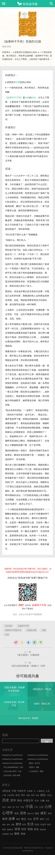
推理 (4, 818)
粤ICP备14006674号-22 (33, 847)
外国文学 (28, 800)
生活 (30, 823)
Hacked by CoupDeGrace (12, 755)
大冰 (36, 800)
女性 (47, 800)
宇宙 (22, 807)
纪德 (18, 82)
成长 (43, 812)
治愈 (13, 824)
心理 (48, 806)
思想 (16, 813)
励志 (43, 795)
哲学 (13, 800)
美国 (30, 829)
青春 (23, 833)
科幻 (49, 824)
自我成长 (43, 829)
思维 (23, 813)
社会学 (43, 824)
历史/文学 (6, 46)
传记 (17, 794)
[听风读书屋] (27, 3)
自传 (34, 97)
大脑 (42, 800)
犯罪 (24, 824)
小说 (29, 806)
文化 (29, 818)
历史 (5, 799)
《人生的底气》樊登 (35, 771)
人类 (4, 795)
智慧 (3, 824)
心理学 (7, 812)
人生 (48, 790)
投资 (50, 813)
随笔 (17, 833)
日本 (47, 819)
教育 (18, 819)
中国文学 (21, 790)
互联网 (29, 791)
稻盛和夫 (10, 829)
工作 (36, 807)
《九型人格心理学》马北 (12, 771)
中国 (14, 790)
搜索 (5, 735)
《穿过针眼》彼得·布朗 (11, 775)
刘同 (32, 795)
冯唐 (28, 795)
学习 (17, 807)
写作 (23, 795)
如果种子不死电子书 (13, 630)
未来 (8, 824)
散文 (23, 818)
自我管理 (5, 834)
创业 (37, 795)
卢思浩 (49, 795)
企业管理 (10, 795)
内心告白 (8, 625)
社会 (37, 824)
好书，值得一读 (8, 807)
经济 (23, 829)
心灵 (41, 806)
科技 (4, 829)
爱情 (18, 824)
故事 (12, 818)
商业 (19, 800)
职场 (36, 829)
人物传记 (40, 790)
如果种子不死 (14, 97)
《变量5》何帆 (33, 767)
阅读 (11, 834)
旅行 (42, 818)
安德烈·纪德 (31, 630)
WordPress (28, 850)
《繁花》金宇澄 (34, 763)
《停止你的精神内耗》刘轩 (12, 767)
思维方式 (30, 813)
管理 (17, 829)
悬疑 (37, 813)
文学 (36, 818)
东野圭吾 (6, 790)
